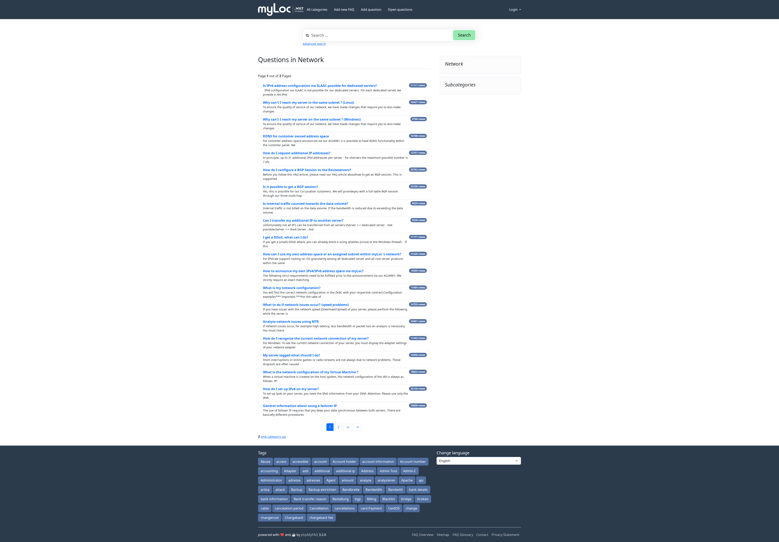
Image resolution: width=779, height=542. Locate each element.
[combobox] (389, 35)
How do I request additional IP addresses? (296, 153)
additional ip (345, 471)
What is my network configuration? (292, 288)
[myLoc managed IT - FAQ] (280, 9)
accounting (269, 471)
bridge (406, 499)
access (281, 461)
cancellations (345, 508)
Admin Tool (388, 471)
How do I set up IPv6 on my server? (291, 389)
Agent (331, 480)
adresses (313, 480)
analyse (365, 480)
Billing (371, 499)
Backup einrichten (322, 489)
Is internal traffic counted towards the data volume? (305, 203)
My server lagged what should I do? (291, 355)
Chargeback (294, 517)
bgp (358, 499)
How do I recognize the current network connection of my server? (316, 338)
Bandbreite (350, 489)
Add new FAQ (344, 9)
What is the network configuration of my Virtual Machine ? (310, 372)
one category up (273, 436)
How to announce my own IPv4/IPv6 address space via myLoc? (313, 271)
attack (280, 489)
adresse (294, 480)
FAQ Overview (423, 534)
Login (514, 9)
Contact (482, 534)
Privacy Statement (505, 534)
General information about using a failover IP (300, 406)
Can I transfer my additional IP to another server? (303, 220)
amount (348, 480)
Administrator (271, 480)
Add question (371, 9)
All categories (317, 9)
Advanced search (314, 44)
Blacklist (388, 499)
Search (464, 35)
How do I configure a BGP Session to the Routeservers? (307, 170)
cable (265, 508)
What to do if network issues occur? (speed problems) (306, 304)
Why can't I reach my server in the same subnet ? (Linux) (308, 102)
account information (378, 461)
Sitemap (443, 534)
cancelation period (289, 508)
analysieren (386, 480)
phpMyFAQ (309, 534)
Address (367, 471)
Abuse (265, 461)
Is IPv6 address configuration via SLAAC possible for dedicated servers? (320, 85)
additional (322, 471)
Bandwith (395, 489)
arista (265, 489)
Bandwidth (374, 489)
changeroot (270, 517)
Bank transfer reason (310, 499)
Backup (296, 489)
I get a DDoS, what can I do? (285, 237)
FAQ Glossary (463, 534)
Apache (407, 480)
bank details (418, 489)
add (305, 471)
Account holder (344, 461)
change (411, 508)
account (320, 461)
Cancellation (319, 508)
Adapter (290, 471)
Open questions (400, 9)
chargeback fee (321, 517)
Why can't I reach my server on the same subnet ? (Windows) (312, 119)
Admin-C (409, 471)
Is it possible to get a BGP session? (290, 187)
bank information (274, 499)
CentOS (394, 508)
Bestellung (340, 499)
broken (422, 499)
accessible (300, 461)
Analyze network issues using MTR (291, 321)
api (421, 480)
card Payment (371, 508)
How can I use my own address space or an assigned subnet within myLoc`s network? (332, 254)
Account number (413, 461)
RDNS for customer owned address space (296, 136)
